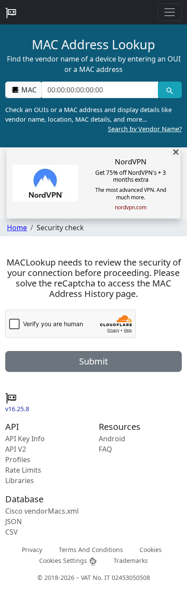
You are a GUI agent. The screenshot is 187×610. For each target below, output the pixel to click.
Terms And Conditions (91, 549)
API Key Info (25, 438)
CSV (11, 532)
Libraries (19, 480)
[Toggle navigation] (169, 12)
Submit (93, 361)
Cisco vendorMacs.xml (42, 511)
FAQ (105, 449)
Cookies (151, 549)
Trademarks (131, 560)
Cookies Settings (64, 560)
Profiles (17, 459)
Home (17, 227)
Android (112, 438)
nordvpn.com (131, 207)
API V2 (15, 449)
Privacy (32, 549)
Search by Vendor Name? (145, 129)
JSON (13, 521)
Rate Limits (23, 470)
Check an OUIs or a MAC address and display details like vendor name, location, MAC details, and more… (93, 119)
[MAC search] (170, 90)
